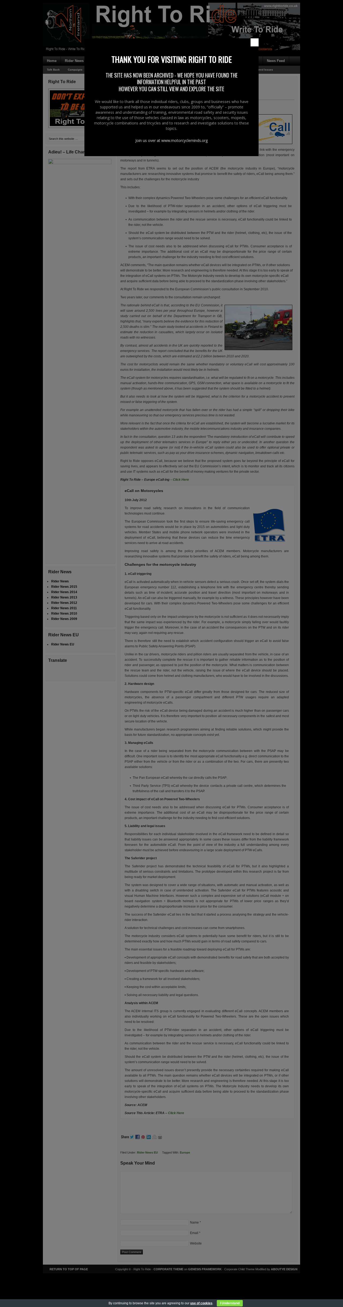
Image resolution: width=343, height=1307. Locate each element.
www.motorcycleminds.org (184, 140)
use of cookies (201, 1303)
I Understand (230, 1303)
